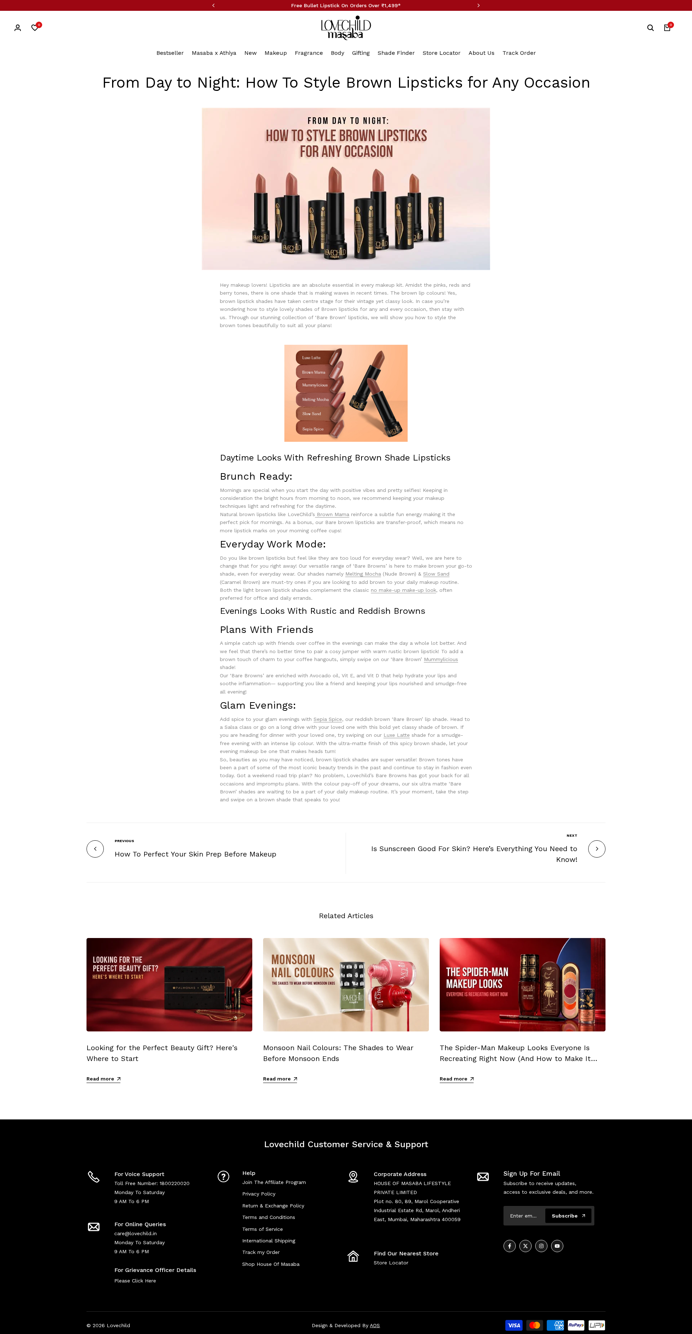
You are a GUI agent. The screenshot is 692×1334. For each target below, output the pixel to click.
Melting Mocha (363, 574)
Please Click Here (135, 1281)
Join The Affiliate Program (274, 1182)
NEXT (572, 835)
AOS (375, 1325)
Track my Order (261, 1252)
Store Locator (442, 52)
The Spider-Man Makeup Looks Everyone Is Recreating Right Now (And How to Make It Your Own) (515, 1058)
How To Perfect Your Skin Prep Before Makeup (195, 854)
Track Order (519, 52)
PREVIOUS (124, 841)
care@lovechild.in (135, 1233)
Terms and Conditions (268, 1217)
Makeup (276, 52)
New (250, 52)
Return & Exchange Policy (273, 1205)
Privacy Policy (258, 1194)
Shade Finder (396, 52)
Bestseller (170, 52)
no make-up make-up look (403, 590)
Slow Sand (436, 574)
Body (337, 52)
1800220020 (175, 1183)
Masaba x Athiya (214, 52)
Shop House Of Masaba (271, 1264)
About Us (481, 52)
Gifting (361, 52)
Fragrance (309, 52)
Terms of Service (262, 1229)
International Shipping (268, 1240)
